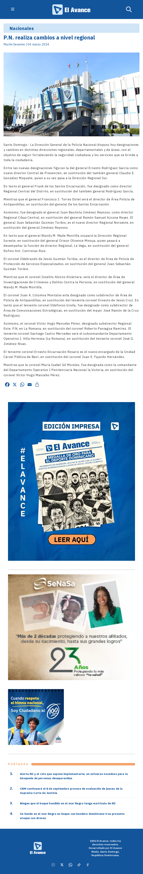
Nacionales (21, 28)
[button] (129, 9)
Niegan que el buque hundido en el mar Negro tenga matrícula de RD (67, 803)
